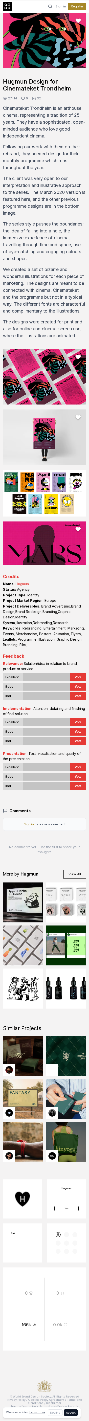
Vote (78, 677)
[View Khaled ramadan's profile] (9, 1113)
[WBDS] (58, 1234)
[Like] (78, 21)
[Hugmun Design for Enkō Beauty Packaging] (66, 902)
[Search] (50, 6)
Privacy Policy (16, 1400)
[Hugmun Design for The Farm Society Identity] (23, 902)
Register (77, 6)
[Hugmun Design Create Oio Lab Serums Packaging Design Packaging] (66, 989)
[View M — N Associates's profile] (52, 1070)
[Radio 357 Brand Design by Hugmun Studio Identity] (23, 989)
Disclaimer (53, 1403)
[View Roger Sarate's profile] (9, 1156)
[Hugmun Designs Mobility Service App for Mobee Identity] (66, 945)
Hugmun (22, 584)
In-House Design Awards (61, 1406)
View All (74, 874)
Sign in (61, 6)
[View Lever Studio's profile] (52, 1156)
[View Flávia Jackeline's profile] (52, 1113)
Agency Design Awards (26, 1406)
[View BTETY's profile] (9, 1070)
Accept (71, 1413)
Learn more (37, 1412)
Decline (55, 1413)
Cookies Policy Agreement (46, 1400)
